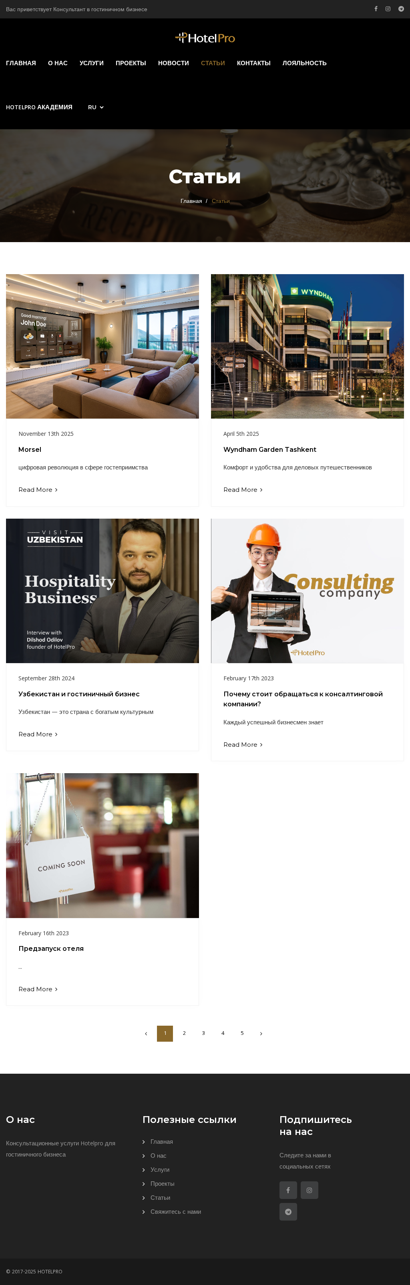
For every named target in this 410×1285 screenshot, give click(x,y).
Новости (173, 64)
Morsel (29, 449)
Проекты (131, 64)
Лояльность (305, 64)
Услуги (92, 64)
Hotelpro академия (39, 108)
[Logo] (205, 38)
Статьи (213, 64)
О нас (58, 64)
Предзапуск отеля (51, 948)
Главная (21, 64)
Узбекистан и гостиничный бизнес (79, 694)
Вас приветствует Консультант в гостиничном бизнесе (76, 10)
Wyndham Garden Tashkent (269, 449)
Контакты (254, 64)
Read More (36, 489)
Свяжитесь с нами (176, 1213)
